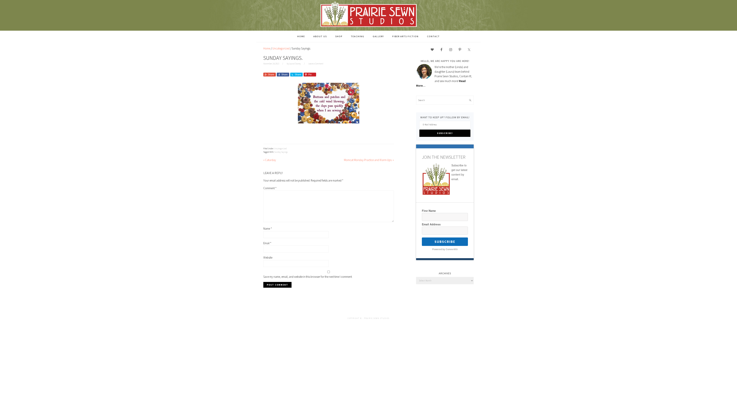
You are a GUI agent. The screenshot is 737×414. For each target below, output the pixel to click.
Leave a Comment (315, 63)
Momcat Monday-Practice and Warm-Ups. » (369, 160)
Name (267, 228)
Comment (270, 188)
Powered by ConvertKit (445, 249)
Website (267, 257)
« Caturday (269, 160)
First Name (429, 211)
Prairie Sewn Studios (368, 15)
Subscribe (445, 241)
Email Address (431, 224)
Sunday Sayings (281, 152)
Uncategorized (280, 148)
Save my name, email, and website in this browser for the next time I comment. (307, 276)
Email (267, 243)
